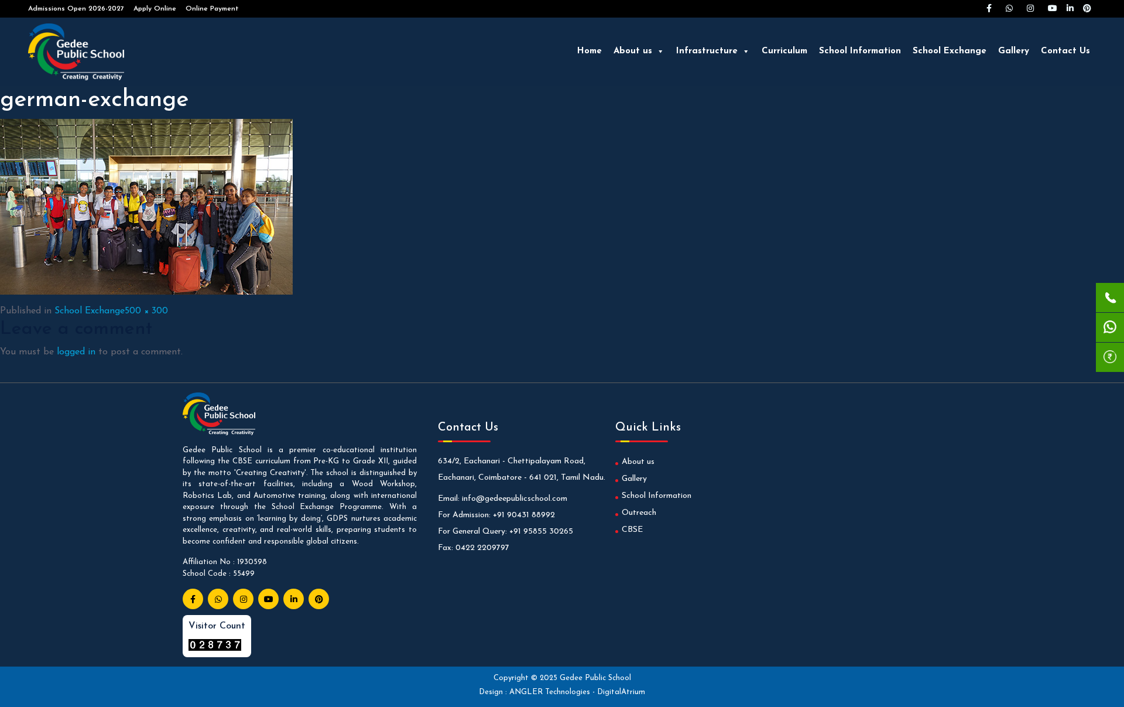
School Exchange (949, 51)
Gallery (1013, 51)
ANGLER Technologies (550, 692)
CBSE (632, 529)
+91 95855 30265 (541, 531)
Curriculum (784, 51)
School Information (860, 51)
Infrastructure (707, 51)
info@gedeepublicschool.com (514, 498)
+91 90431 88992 (524, 515)
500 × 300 (146, 311)
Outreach (639, 512)
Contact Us (1065, 51)
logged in (76, 352)
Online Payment (212, 8)
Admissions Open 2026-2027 (76, 8)
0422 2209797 (482, 548)
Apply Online (154, 8)
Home (589, 51)
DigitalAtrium (621, 692)
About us (633, 51)
